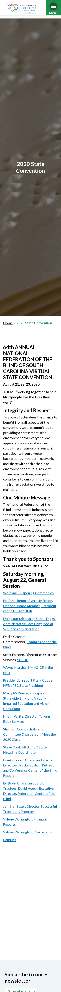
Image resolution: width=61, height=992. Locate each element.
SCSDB (22, 660)
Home (8, 323)
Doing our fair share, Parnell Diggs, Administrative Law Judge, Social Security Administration (29, 623)
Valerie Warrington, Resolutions (27, 832)
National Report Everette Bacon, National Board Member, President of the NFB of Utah (29, 605)
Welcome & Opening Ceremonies (28, 593)
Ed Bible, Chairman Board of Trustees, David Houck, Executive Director (28, 788)
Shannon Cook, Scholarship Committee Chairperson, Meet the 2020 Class (29, 734)
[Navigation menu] (53, 6)
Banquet (9, 840)
